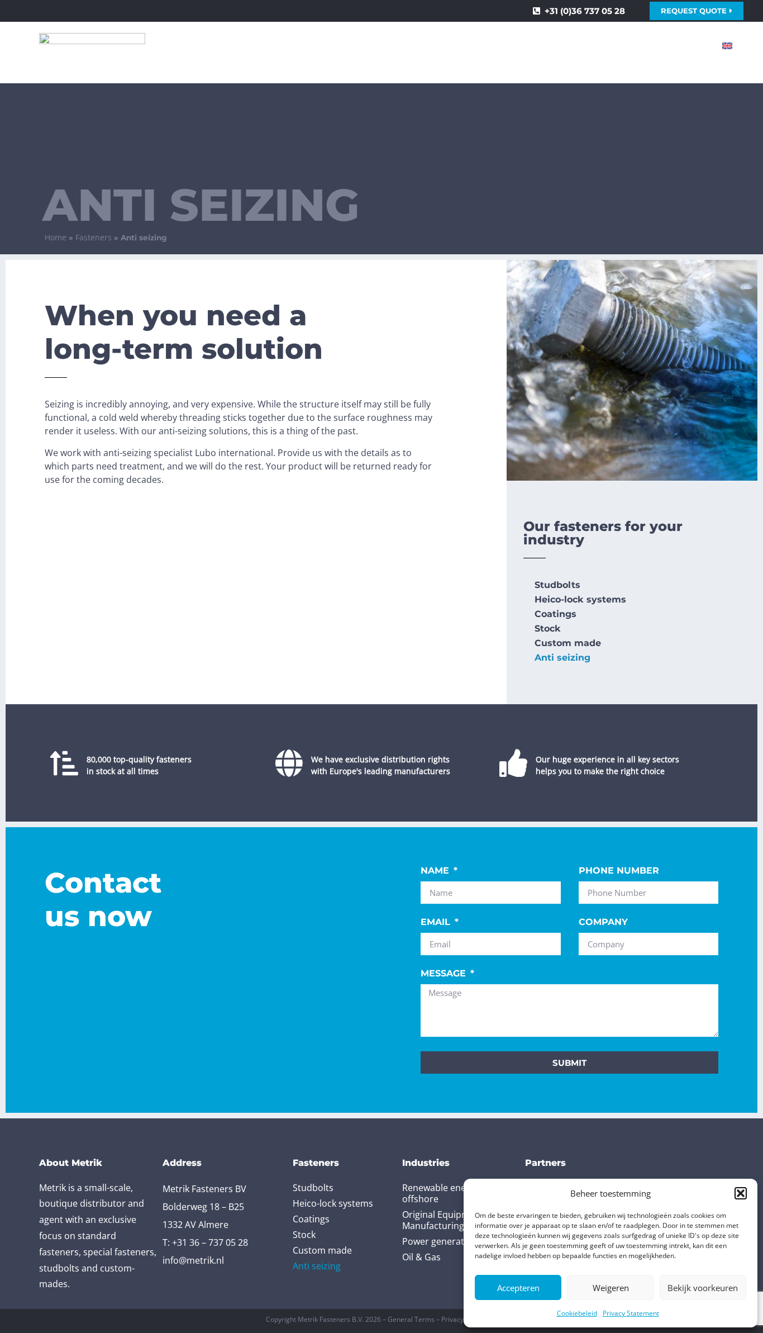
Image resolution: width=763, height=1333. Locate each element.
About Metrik (592, 46)
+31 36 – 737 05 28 (210, 1242)
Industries (412, 46)
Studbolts (557, 585)
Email (437, 922)
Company (603, 922)
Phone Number (619, 871)
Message (445, 974)
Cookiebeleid (577, 1313)
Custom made (568, 643)
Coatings (555, 614)
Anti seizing (562, 657)
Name (436, 871)
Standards (332, 46)
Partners (499, 46)
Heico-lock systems (580, 599)
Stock (548, 628)
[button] (740, 1193)
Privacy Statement (631, 1313)
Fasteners (242, 46)
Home (55, 237)
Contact (673, 46)
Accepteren (518, 1287)
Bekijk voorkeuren (702, 1287)
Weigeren (611, 1287)
